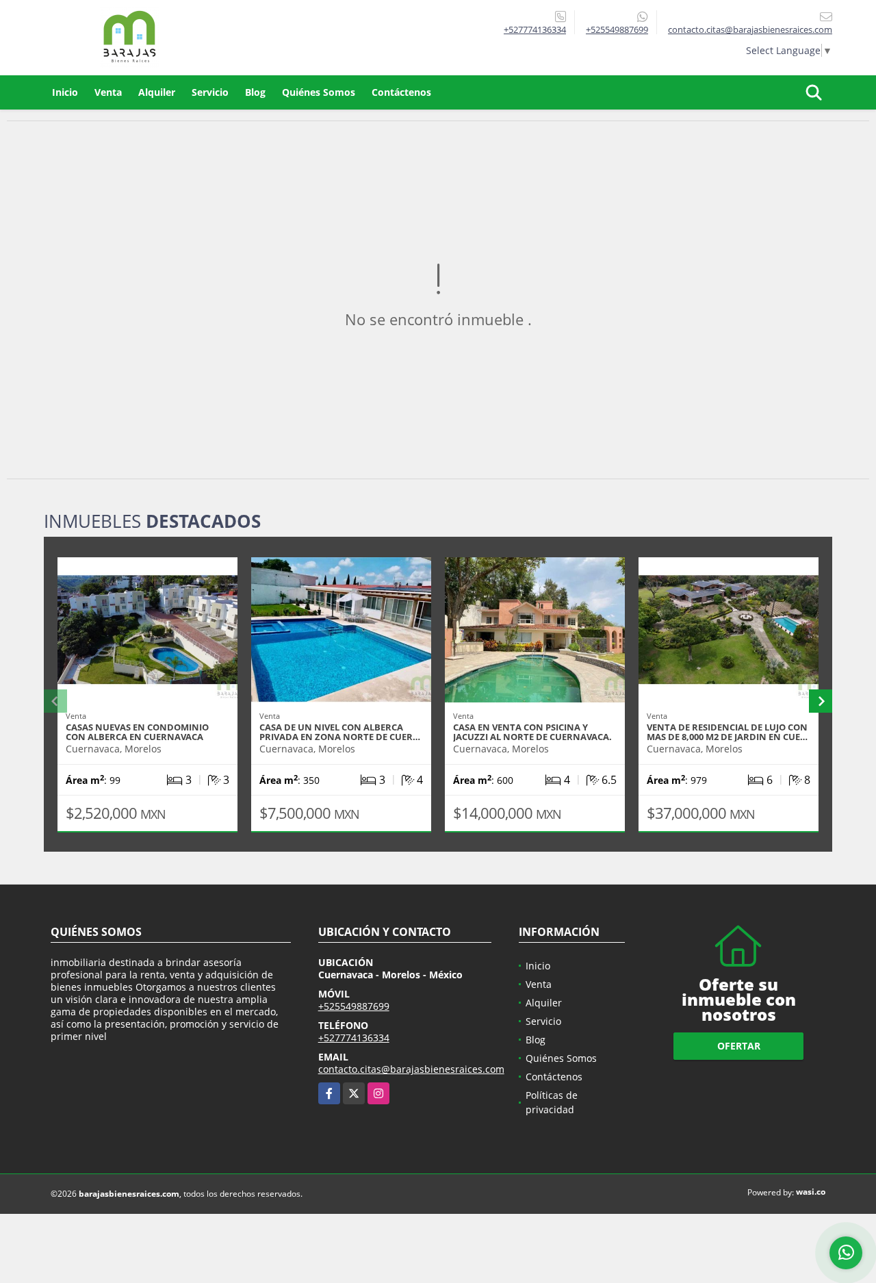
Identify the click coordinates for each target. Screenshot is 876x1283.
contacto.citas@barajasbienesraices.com (411, 1069)
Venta (108, 92)
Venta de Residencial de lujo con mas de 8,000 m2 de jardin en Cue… (727, 731)
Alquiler (156, 92)
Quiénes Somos (318, 92)
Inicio (65, 92)
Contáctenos (401, 92)
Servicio (210, 92)
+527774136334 (535, 29)
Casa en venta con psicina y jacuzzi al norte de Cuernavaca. (532, 731)
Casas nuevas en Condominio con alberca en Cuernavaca (137, 731)
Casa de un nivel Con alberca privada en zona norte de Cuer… (339, 731)
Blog (255, 92)
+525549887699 (617, 29)
